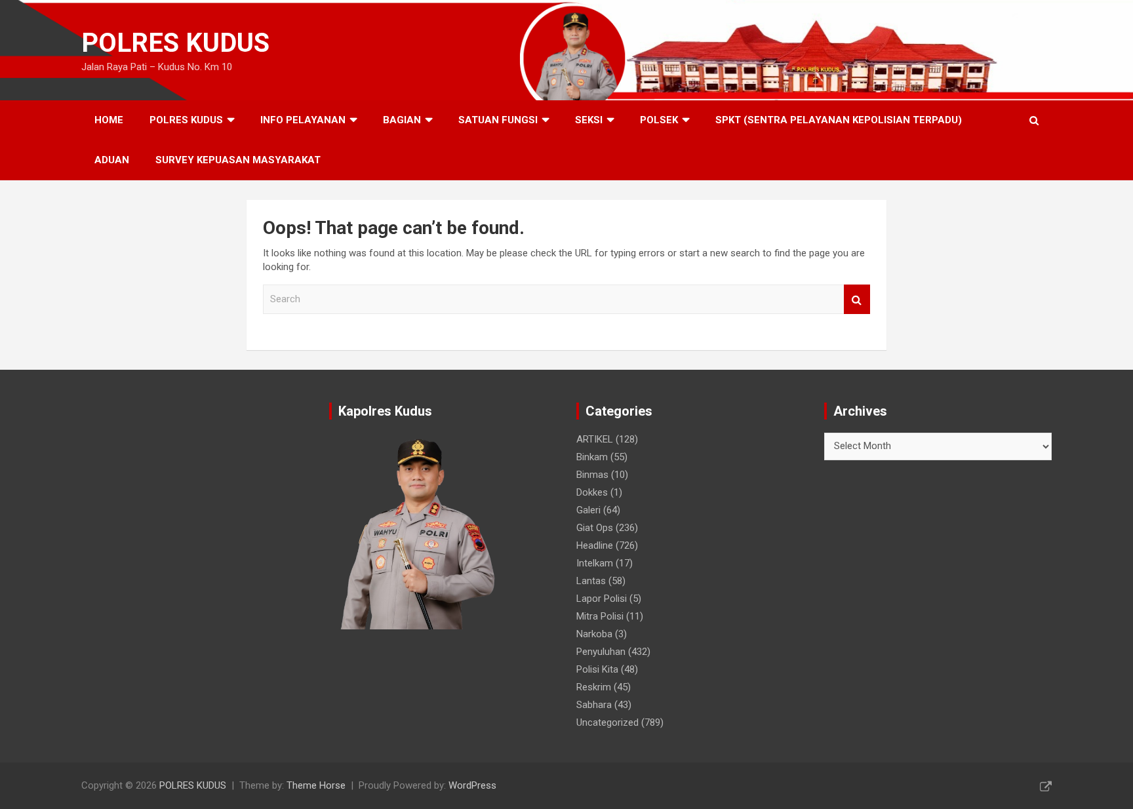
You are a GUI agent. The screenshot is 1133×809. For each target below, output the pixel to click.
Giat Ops (594, 528)
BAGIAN (402, 120)
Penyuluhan (601, 652)
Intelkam (594, 563)
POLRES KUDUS (175, 43)
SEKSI (589, 120)
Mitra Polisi (600, 616)
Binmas (592, 475)
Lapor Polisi (601, 598)
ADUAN (111, 160)
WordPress (472, 785)
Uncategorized (607, 722)
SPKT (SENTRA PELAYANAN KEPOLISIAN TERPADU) (838, 120)
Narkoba (594, 634)
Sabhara (594, 705)
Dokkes (592, 492)
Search (857, 299)
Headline (594, 545)
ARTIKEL (594, 439)
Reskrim (593, 687)
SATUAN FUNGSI (498, 120)
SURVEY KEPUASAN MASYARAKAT (238, 160)
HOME (108, 120)
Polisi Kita (597, 669)
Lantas (591, 581)
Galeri (588, 510)
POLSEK (659, 120)
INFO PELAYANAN (303, 120)
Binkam (592, 457)
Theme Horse (316, 785)
